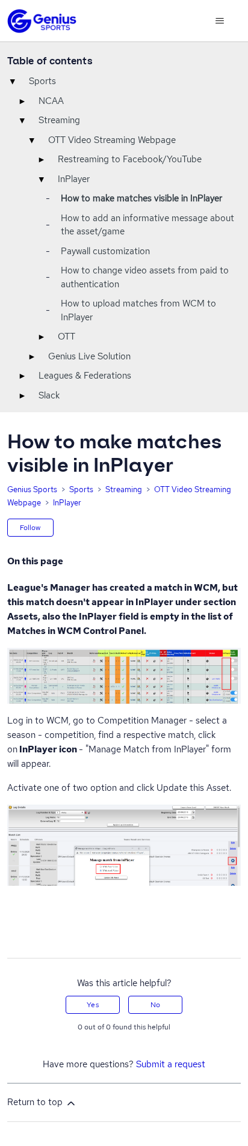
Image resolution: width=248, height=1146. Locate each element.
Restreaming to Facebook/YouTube (130, 159)
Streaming (59, 120)
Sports (42, 81)
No (155, 1005)
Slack (49, 395)
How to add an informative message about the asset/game (147, 225)
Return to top (36, 1102)
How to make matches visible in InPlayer (141, 198)
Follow (30, 527)
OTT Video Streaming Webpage (112, 140)
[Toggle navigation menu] (219, 21)
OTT (66, 337)
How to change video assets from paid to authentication (145, 277)
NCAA (51, 101)
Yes (92, 1005)
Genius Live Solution (89, 356)
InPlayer (74, 179)
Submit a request (170, 1064)
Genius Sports (32, 489)
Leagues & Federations (85, 376)
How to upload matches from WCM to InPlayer (138, 310)
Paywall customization (105, 251)
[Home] (41, 21)
